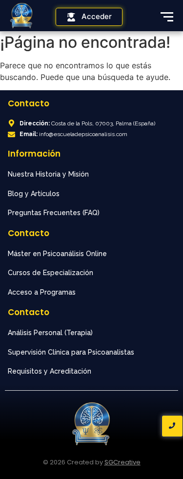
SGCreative (122, 462)
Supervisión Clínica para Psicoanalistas (71, 352)
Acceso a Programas (42, 292)
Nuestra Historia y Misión (48, 174)
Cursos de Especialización (50, 273)
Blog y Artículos (34, 194)
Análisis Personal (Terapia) (50, 333)
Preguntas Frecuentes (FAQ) (54, 213)
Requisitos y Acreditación (49, 371)
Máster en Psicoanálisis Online (57, 254)
